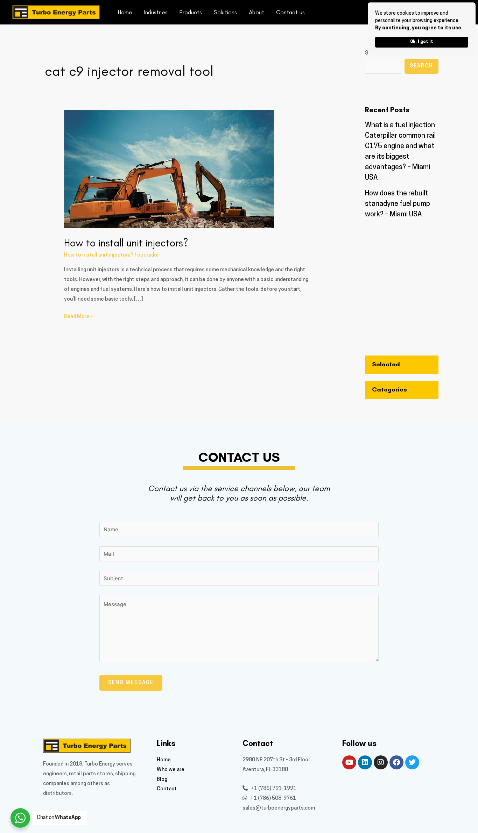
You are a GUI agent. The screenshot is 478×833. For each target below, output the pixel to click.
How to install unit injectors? (126, 242)
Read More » (78, 315)
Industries (156, 12)
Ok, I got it (421, 42)
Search (421, 66)
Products (191, 12)
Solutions (225, 12)
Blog (162, 779)
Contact (167, 789)
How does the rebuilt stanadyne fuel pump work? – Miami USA (397, 204)
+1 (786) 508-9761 (272, 798)
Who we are (170, 770)
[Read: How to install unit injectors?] (169, 169)
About (256, 12)
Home (125, 12)
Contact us (290, 12)
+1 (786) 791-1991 (272, 788)
